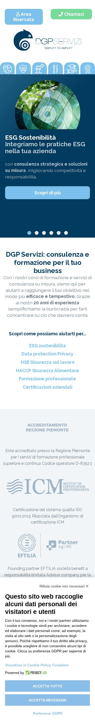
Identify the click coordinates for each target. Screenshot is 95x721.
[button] (29, 233)
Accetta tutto (47, 686)
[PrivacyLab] (35, 672)
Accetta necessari (47, 700)
